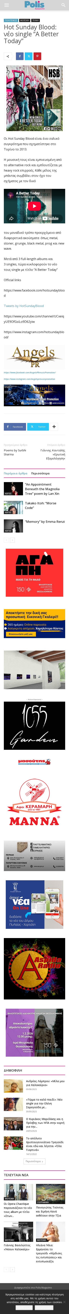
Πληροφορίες (44, 1307)
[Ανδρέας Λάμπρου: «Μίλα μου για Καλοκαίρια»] (13, 1086)
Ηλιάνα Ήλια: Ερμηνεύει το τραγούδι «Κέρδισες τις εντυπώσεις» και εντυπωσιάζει (49, 1253)
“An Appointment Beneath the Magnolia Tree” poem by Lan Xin (42, 489)
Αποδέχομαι (24, 1307)
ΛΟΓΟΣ (8, 493)
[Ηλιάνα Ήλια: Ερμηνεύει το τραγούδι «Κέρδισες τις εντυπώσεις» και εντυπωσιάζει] (50, 1232)
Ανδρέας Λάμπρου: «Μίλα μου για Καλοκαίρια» (45, 1083)
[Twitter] (28, 56)
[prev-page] (6, 540)
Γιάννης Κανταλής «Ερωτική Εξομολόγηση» (52, 454)
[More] (54, 427)
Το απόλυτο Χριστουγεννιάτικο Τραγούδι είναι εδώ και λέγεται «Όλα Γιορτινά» (45, 1144)
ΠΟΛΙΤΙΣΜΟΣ (11, 20)
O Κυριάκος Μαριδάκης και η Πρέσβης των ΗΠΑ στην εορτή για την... (45, 1122)
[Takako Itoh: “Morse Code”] (13, 507)
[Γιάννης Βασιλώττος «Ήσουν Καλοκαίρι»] (18, 1232)
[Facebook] (20, 56)
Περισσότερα (40, 473)
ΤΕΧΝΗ (35, 20)
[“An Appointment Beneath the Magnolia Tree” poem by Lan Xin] (13, 488)
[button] (6, 5)
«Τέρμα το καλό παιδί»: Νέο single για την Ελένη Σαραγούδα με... (44, 1103)
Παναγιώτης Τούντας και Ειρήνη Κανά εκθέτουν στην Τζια (49, 1211)
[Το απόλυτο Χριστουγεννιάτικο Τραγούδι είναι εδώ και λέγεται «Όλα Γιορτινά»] (13, 1143)
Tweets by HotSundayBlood (24, 306)
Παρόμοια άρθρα (15, 473)
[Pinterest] (37, 56)
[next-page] (12, 540)
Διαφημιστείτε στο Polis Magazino (33, 1287)
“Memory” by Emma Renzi (45, 521)
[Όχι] (64, 1302)
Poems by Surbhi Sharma (15, 452)
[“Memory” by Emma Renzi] (13, 526)
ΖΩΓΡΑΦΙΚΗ (43, 1202)
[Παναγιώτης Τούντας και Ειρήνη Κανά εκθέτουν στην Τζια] (50, 1194)
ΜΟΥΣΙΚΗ (24, 20)
